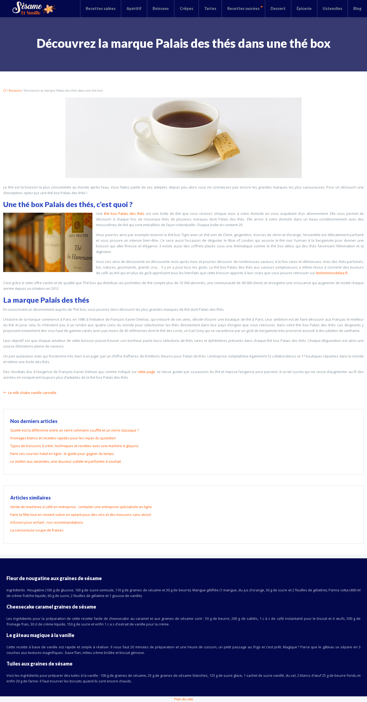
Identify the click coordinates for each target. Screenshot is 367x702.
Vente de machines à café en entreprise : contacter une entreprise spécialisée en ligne (81, 506)
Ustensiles (332, 8)
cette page (146, 371)
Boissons (161, 8)
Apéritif (134, 8)
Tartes (210, 8)
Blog (357, 8)
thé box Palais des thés (124, 213)
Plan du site (183, 699)
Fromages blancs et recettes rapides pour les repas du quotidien (63, 438)
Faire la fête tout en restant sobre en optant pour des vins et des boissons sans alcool (80, 514)
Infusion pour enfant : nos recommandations (46, 522)
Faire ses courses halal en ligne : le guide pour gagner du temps (62, 453)
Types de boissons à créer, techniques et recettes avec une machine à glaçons (74, 445)
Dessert (278, 8)
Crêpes (186, 8)
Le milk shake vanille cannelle (32, 392)
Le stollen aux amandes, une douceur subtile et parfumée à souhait (65, 461)
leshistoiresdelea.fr (332, 272)
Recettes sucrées (243, 8)
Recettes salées (101, 8)
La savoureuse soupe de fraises (36, 530)
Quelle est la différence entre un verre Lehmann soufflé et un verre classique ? (74, 430)
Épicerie (304, 8)
